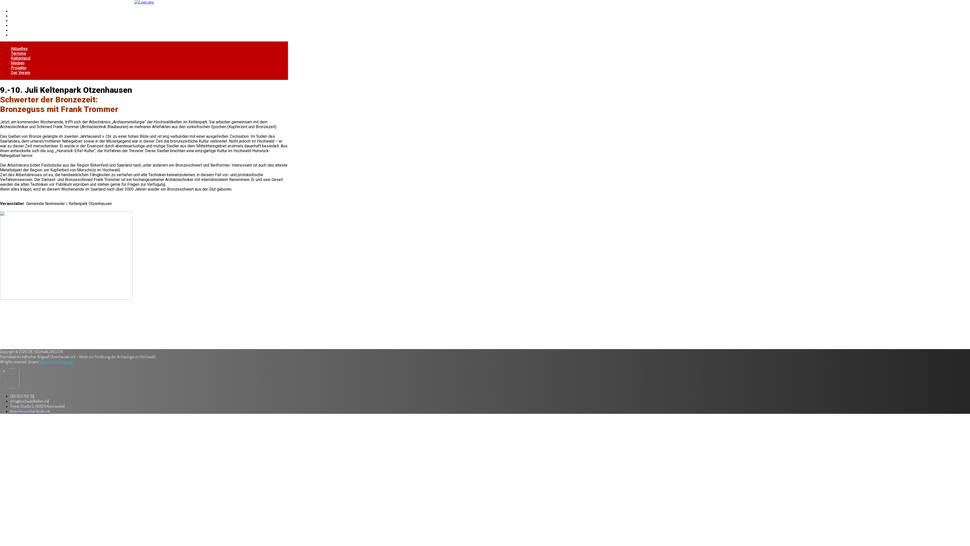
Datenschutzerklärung (55, 361)
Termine (18, 15)
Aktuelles (19, 11)
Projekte (18, 30)
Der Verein (20, 35)
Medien (17, 25)
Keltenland (20, 20)
